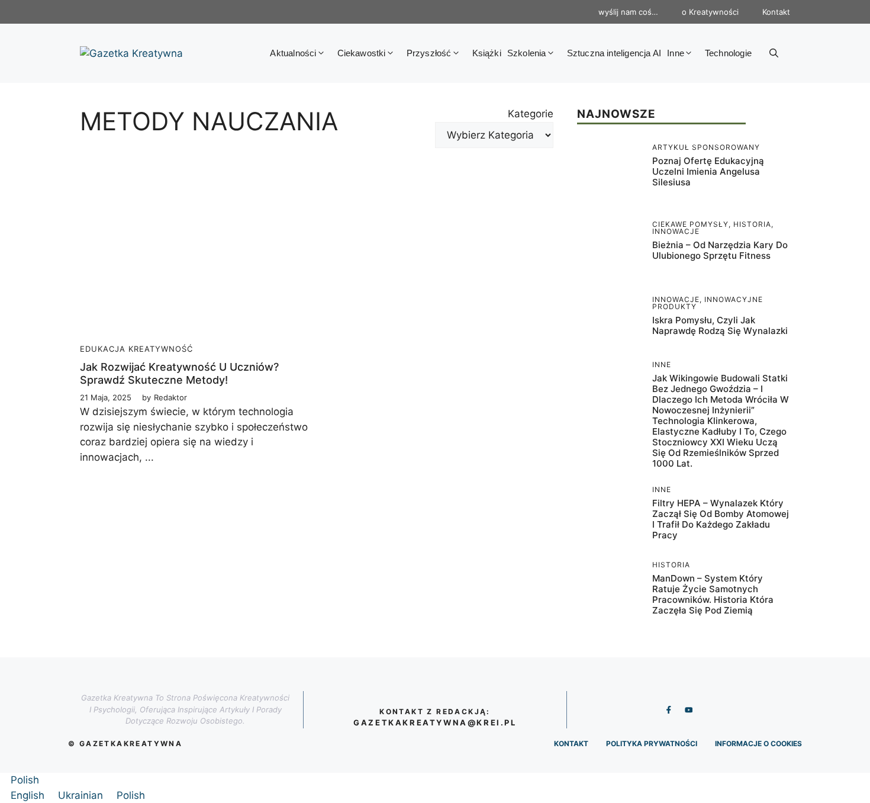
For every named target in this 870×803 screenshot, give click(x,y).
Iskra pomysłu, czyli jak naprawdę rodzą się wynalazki (720, 325)
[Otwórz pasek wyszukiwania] (774, 53)
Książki (486, 53)
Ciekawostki (361, 53)
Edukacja (102, 349)
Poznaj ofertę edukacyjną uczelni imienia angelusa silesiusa (708, 171)
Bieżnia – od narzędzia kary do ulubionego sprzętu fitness (720, 250)
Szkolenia (526, 53)
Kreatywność (160, 349)
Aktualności (293, 53)
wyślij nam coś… (628, 12)
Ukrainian (82, 795)
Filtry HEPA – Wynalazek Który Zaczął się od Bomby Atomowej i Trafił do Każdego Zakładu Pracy (720, 519)
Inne (675, 53)
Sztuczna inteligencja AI (614, 53)
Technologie (728, 53)
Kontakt (776, 12)
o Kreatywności (710, 12)
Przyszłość (429, 53)
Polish (25, 780)
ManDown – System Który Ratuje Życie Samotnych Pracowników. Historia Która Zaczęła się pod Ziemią (713, 594)
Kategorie (530, 114)
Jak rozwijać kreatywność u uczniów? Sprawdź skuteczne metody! (179, 373)
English (29, 795)
